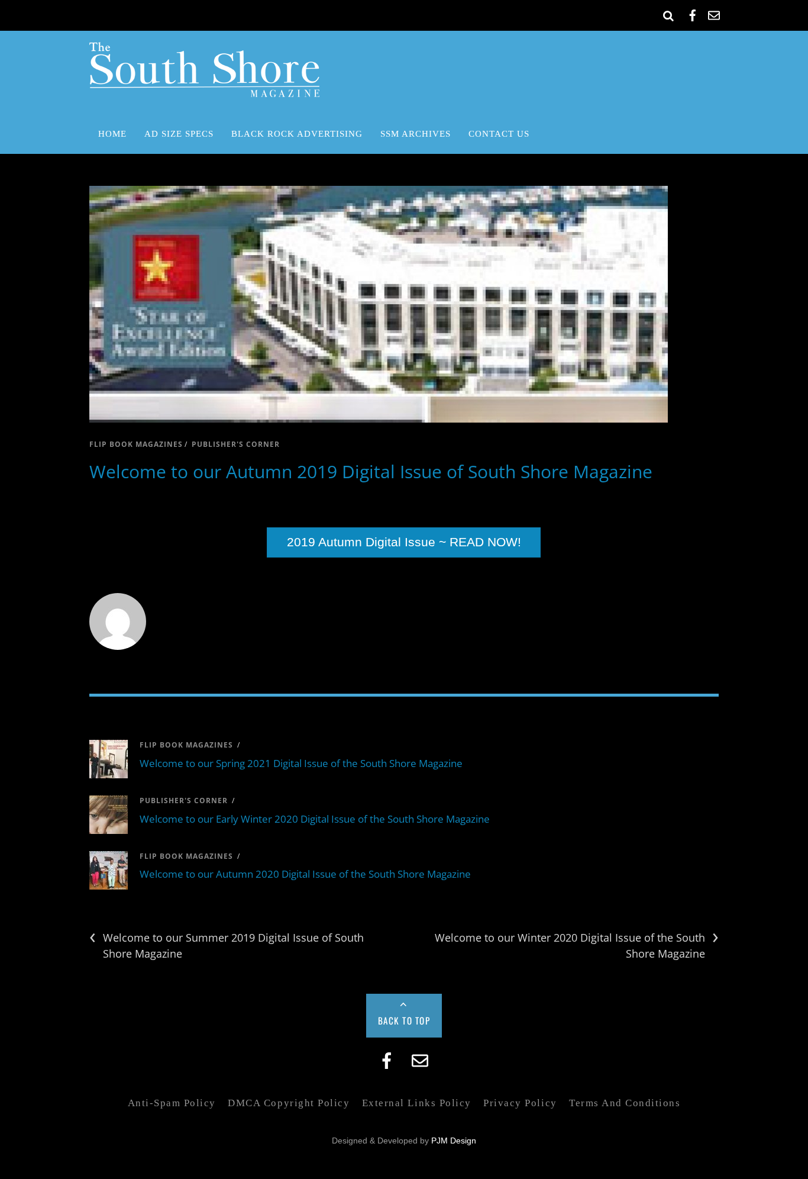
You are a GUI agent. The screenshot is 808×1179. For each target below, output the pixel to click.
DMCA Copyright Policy (289, 1103)
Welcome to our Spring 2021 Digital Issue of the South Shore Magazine (301, 763)
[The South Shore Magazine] (204, 89)
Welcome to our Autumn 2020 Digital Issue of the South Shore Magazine (305, 874)
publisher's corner (236, 444)
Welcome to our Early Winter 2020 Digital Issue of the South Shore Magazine (315, 819)
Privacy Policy (520, 1103)
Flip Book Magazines (136, 444)
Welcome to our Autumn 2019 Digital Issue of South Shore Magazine (370, 471)
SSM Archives (415, 133)
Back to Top (404, 1020)
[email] (714, 13)
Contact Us (498, 133)
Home (112, 133)
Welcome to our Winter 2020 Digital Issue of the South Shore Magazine (577, 945)
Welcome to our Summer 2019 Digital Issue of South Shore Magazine (226, 945)
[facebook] (692, 13)
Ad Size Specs (179, 133)
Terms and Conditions (624, 1103)
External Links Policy (416, 1103)
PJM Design (453, 1140)
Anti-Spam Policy (172, 1103)
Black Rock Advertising (297, 133)
